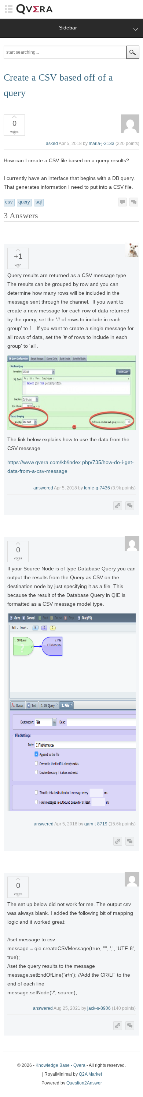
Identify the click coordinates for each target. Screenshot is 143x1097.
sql (39, 202)
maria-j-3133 (101, 143)
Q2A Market (90, 1074)
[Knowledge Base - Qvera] (34, 13)
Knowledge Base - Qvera (60, 1065)
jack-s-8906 (99, 1008)
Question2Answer (84, 1083)
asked (52, 143)
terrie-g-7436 (97, 488)
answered (43, 488)
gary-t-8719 (95, 824)
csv (9, 202)
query (24, 202)
